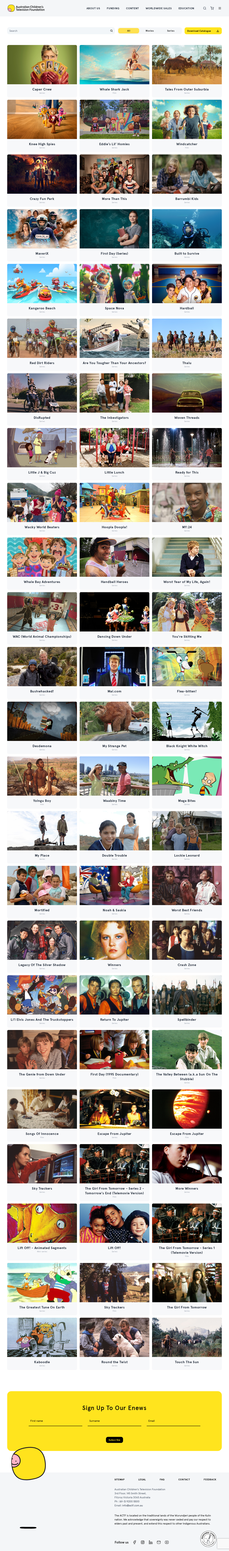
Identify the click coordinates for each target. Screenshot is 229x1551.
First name (36, 1420)
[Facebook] (135, 1542)
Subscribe (114, 1439)
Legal (142, 1479)
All (128, 30)
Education (186, 8)
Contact (184, 1479)
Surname (94, 1420)
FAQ (162, 1479)
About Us (93, 8)
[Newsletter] (159, 1542)
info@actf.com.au (132, 1505)
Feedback (210, 1479)
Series (170, 30)
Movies (150, 30)
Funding (113, 8)
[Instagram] (143, 1542)
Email (151, 1420)
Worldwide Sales (159, 8)
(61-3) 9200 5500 (129, 1501)
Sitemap (119, 1479)
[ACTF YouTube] (167, 1542)
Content (132, 8)
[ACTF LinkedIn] (151, 1542)
